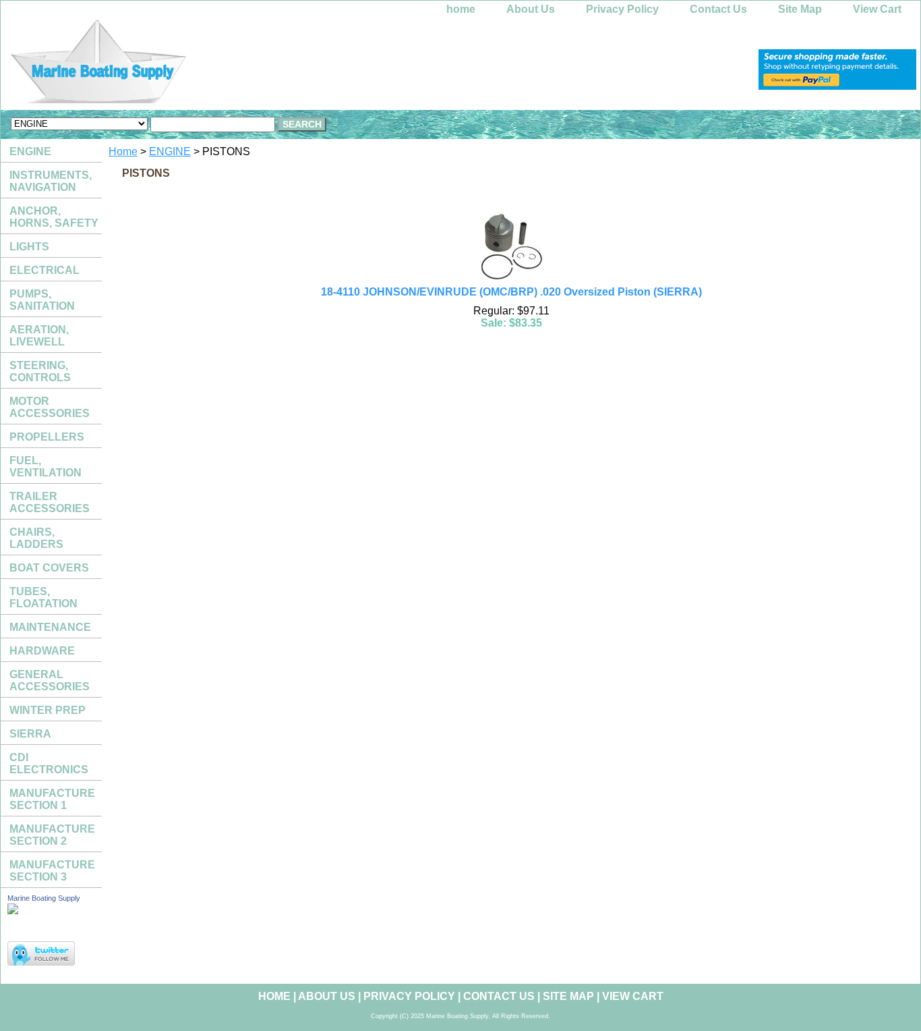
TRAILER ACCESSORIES (49, 502)
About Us (530, 9)
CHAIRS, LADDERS (36, 538)
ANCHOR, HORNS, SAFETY (53, 217)
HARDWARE (42, 651)
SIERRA (30, 734)
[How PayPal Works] (837, 86)
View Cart (877, 9)
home (460, 9)
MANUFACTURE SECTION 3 (52, 871)
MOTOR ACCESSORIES (49, 407)
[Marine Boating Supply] (169, 65)
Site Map (800, 9)
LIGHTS (29, 246)
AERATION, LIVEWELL (39, 335)
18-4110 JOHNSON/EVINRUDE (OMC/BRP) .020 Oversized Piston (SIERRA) (511, 292)
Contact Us (718, 9)
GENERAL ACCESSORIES (49, 680)
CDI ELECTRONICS (48, 763)
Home (123, 151)
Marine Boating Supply (43, 898)
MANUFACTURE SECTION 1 (52, 799)
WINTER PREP (47, 710)
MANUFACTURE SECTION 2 (52, 835)
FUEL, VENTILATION (45, 466)
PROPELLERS (46, 437)
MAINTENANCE (50, 627)
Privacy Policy (622, 9)
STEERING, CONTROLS (40, 371)
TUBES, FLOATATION (43, 597)
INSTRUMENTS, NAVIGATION (50, 181)
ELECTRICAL (44, 270)
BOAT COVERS (49, 568)
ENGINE (170, 151)
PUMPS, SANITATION (42, 300)
